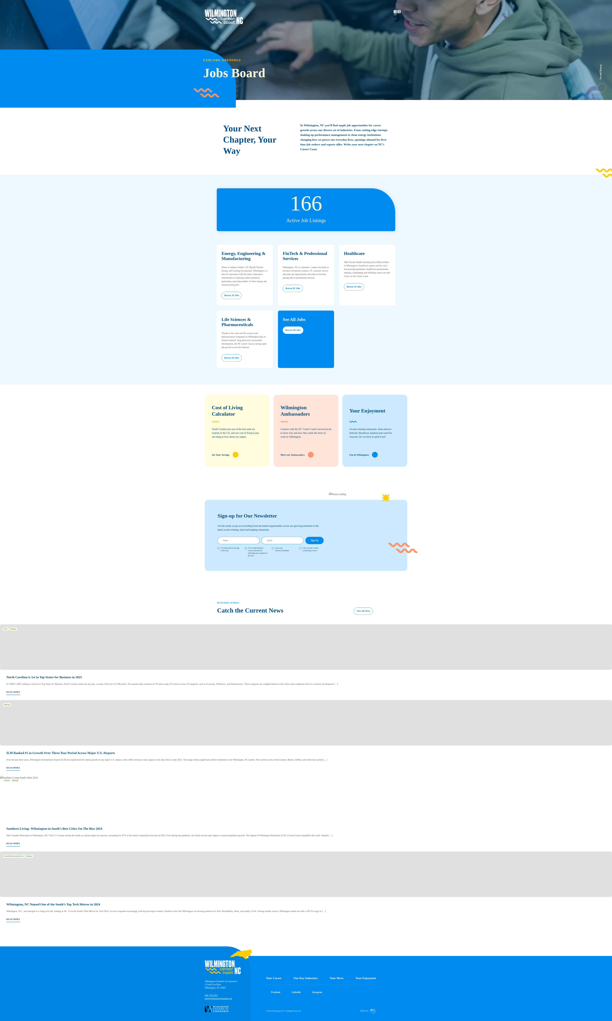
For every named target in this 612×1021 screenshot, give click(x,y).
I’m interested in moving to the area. (230, 549)
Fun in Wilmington (359, 455)
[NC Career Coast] (224, 17)
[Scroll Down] (604, 86)
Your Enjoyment (366, 978)
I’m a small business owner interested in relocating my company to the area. (257, 552)
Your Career (273, 978)
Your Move (336, 978)
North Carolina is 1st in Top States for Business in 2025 (44, 677)
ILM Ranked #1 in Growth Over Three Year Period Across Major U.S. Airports (60, 753)
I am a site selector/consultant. (282, 549)
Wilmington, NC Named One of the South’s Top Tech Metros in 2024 (53, 904)
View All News (363, 611)
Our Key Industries (306, 978)
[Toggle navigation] (400, 11)
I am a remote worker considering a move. (310, 549)
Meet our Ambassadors (292, 455)
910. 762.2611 (211, 995)
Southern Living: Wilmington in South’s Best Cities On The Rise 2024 (54, 828)
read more (13, 692)
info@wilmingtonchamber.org (218, 998)
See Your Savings (220, 455)
